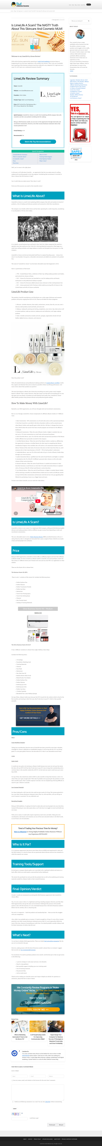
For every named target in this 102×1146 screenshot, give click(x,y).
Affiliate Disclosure (47, 1145)
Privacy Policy (37, 1145)
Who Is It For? (43, 161)
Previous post (52, 1131)
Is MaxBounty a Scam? (76, 98)
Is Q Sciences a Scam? (76, 104)
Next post (61, 1131)
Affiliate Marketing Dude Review (78, 91)
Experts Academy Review (76, 89)
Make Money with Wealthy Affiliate (79, 88)
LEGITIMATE (25, 1061)
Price (14, 167)
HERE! (71, 77)
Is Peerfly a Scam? (75, 99)
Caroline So (62, 25)
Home (70, 11)
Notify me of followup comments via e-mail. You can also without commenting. (38, 1108)
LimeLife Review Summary (20, 161)
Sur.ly (78, 163)
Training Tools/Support (45, 163)
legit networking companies (51, 947)
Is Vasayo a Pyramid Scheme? (78, 94)
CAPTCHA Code (34, 1124)
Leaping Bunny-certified (52, 389)
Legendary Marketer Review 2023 (79, 86)
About (73, 11)
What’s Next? (43, 167)
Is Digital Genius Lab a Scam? (78, 93)
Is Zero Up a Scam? (75, 96)
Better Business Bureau (36, 543)
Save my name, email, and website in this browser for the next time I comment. (34, 1086)
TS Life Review (74, 102)
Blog (76, 11)
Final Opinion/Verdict (45, 165)
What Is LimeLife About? (19, 163)
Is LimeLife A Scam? (18, 165)
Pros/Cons (16, 169)
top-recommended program (28, 956)
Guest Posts (83, 11)
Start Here (88, 11)
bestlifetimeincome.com (76, 160)
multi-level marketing (44, 67)
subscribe (47, 1108)
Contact (78, 11)
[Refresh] (22, 1119)
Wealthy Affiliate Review (76, 101)
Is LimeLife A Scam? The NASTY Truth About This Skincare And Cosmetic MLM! (37, 33)
